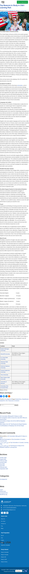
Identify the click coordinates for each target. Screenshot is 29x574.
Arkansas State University (4, 362)
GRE (2, 542)
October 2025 (3, 457)
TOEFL (2, 540)
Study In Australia (4, 552)
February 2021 (3, 467)
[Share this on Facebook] (1, 396)
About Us (3, 518)
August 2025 (3, 459)
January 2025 (3, 462)
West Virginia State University (5, 378)
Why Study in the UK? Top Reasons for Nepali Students (13, 424)
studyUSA (2, 400)
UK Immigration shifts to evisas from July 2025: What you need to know (13, 418)
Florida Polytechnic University (5, 371)
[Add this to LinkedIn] (6, 396)
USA (6, 400)
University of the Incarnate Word (4, 387)
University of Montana (4, 382)
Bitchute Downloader (5, 439)
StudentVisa (19, 399)
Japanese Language (5, 545)
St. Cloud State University (4, 358)
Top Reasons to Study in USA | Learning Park (12, 6)
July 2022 (2, 465)
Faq (2, 526)
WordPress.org (3, 494)
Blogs (2, 528)
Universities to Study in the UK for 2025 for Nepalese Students (12, 421)
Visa (9, 400)
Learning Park (23, 10)
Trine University (4, 374)
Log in (1, 489)
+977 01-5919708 (7, 507)
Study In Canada (4, 554)
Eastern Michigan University (5, 349)
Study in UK (3, 557)
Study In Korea (4, 561)
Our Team (3, 521)
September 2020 (4, 468)
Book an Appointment (22, 2)
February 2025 (3, 460)
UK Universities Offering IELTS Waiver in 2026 (11, 416)
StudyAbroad (25, 399)
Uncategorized (8, 399)
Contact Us (3, 523)
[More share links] (9, 396)
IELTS (2, 535)
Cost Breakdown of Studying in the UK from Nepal (12, 425)
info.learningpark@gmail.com (9, 509)
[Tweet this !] (4, 396)
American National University (5, 367)
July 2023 (2, 464)
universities (20, 85)
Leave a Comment (14, 401)
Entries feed (3, 491)
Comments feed (4, 492)
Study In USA (4, 559)
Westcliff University (5, 354)
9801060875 (13, 507)
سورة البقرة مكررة (4, 442)
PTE (2, 537)
